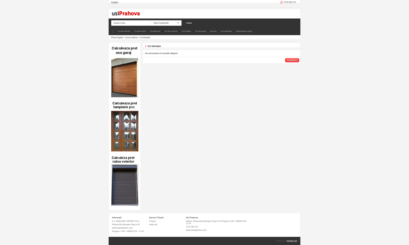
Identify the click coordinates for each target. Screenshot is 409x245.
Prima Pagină (113, 31)
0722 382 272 (290, 2)
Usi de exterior (171, 31)
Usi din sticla (140, 31)
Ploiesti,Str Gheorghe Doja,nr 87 (126, 224)
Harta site (153, 224)
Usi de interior (124, 31)
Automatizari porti (244, 31)
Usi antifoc (186, 31)
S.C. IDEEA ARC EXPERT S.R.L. (126, 221)
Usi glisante (155, 31)
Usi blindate (145, 37)
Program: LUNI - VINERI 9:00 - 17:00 (128, 231)
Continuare (292, 60)
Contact (114, 2)
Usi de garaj (200, 31)
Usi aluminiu (226, 31)
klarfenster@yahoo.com (122, 228)
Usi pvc (213, 31)
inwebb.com (292, 241)
